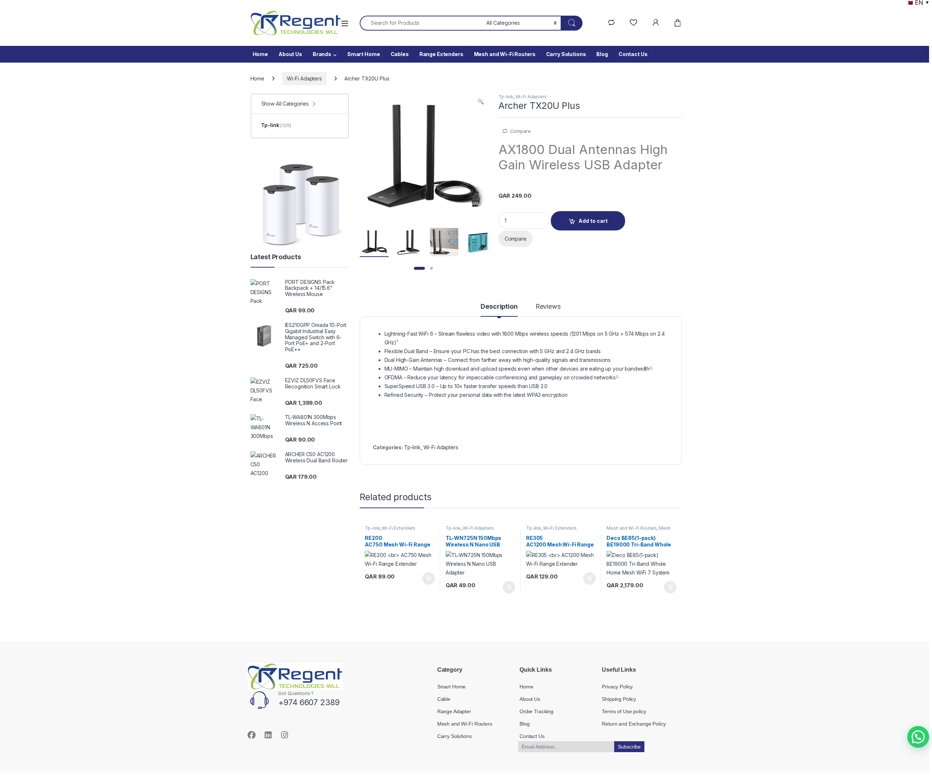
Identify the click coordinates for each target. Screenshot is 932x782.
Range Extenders (441, 54)
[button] (481, 101)
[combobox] (421, 23)
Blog (602, 54)
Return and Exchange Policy (634, 724)
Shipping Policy (619, 699)
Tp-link (505, 96)
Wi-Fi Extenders (398, 528)
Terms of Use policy (624, 711)
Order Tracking (536, 711)
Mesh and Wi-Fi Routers (505, 54)
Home (260, 54)
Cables (400, 54)
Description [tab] (499, 306)
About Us (290, 54)
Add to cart (593, 221)
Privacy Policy (617, 687)
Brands (322, 54)
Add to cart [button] (428, 578)
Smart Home (363, 54)
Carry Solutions (566, 54)
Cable (443, 699)
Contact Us (633, 54)
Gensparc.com (267, 765)
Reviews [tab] (548, 306)
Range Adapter (454, 711)
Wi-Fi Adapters (304, 78)
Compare (520, 131)
